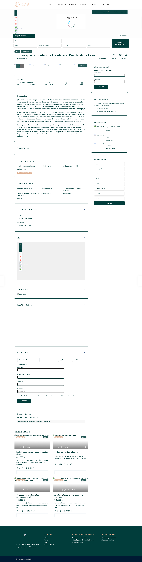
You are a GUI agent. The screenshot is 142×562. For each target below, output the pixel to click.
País (65, 41)
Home (51, 4)
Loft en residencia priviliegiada (66, 452)
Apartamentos (26, 51)
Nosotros (72, 4)
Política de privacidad (108, 538)
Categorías (43, 41)
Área (16, 45)
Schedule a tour (22, 353)
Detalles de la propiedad (25, 183)
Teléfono (20, 382)
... (22, 464)
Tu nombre (97, 73)
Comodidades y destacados (27, 210)
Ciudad (90, 41)
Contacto (82, 4)
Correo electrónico (23, 374)
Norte (49, 166)
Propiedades (61, 4)
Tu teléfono (97, 79)
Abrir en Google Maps (25, 173)
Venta (17, 51)
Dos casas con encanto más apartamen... (113, 127)
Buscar (109, 203)
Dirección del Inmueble (25, 161)
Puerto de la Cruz (22, 59)
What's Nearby (22, 290)
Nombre (20, 367)
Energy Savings (23, 148)
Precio (90, 46)
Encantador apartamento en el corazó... (112, 136)
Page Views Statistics (24, 305)
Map (18, 238)
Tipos (16, 41)
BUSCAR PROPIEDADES (120, 43)
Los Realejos (60, 490)
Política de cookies (107, 540)
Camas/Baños (44, 46)
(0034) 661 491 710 (102, 108)
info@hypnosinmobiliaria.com (106, 111)
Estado (66, 45)
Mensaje (20, 389)
